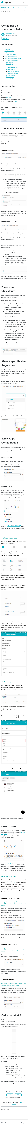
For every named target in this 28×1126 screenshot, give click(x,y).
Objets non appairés (11, 54)
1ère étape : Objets (9, 51)
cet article (8, 97)
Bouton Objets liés (10, 69)
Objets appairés (10, 52)
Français (23, 1123)
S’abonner (5, 38)
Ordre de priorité (9, 78)
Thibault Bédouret (10, 33)
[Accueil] (6, 2)
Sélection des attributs (13, 71)
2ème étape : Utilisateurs (11, 56)
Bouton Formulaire (10, 75)
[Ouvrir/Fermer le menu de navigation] (24, 3)
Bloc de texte (9, 62)
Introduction (7, 49)
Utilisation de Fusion (11, 7)
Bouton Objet (9, 64)
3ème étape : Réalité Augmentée (13, 58)
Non (18, 1094)
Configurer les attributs (13, 65)
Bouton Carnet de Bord (12, 73)
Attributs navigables (13, 67)
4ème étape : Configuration (11, 60)
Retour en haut (5, 1109)
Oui (10, 1094)
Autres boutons (10, 77)
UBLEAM (3, 7)
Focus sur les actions (23, 7)
